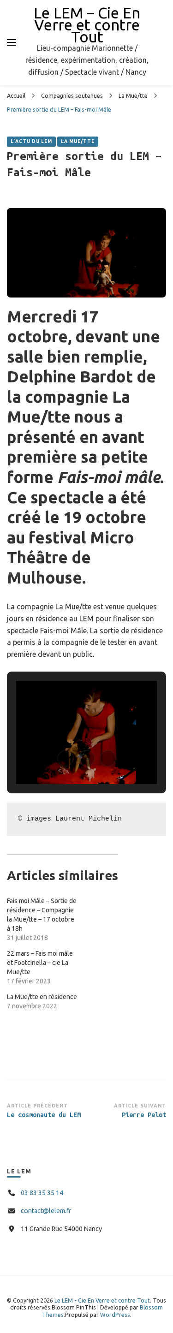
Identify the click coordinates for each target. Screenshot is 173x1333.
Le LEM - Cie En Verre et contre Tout (102, 1300)
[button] (65, 758)
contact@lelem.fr (46, 1210)
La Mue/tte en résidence (42, 996)
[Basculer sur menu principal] (11, 42)
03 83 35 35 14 (42, 1192)
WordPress (115, 1314)
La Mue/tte (78, 141)
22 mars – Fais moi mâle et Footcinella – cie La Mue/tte (40, 963)
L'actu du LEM (31, 141)
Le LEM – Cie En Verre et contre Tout (87, 24)
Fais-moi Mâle (63, 630)
